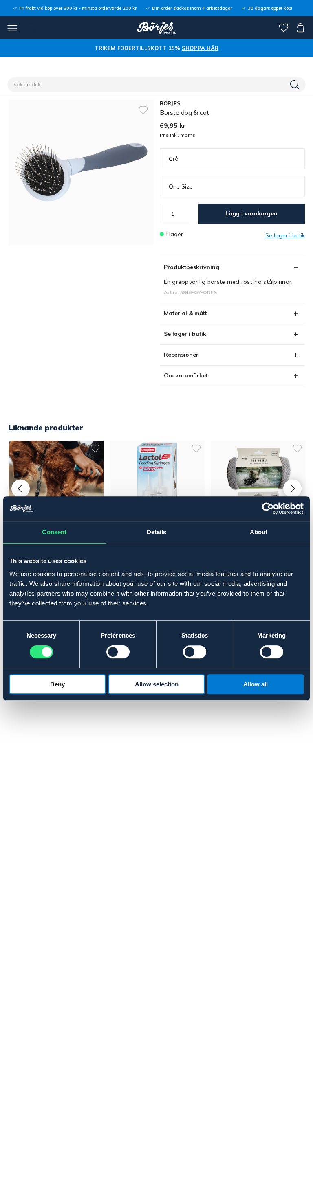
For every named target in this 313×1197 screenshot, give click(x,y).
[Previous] (20, 489)
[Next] (292, 489)
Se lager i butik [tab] (185, 334)
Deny (57, 684)
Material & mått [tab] (185, 313)
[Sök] (295, 84)
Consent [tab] (54, 531)
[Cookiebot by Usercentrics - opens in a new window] (268, 508)
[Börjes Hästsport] (156, 28)
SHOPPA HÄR (200, 48)
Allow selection (157, 684)
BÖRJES (170, 103)
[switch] (118, 651)
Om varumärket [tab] (186, 375)
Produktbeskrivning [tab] (191, 267)
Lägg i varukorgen (251, 213)
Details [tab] (157, 531)
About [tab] (259, 531)
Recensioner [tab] (181, 354)
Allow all (255, 684)
